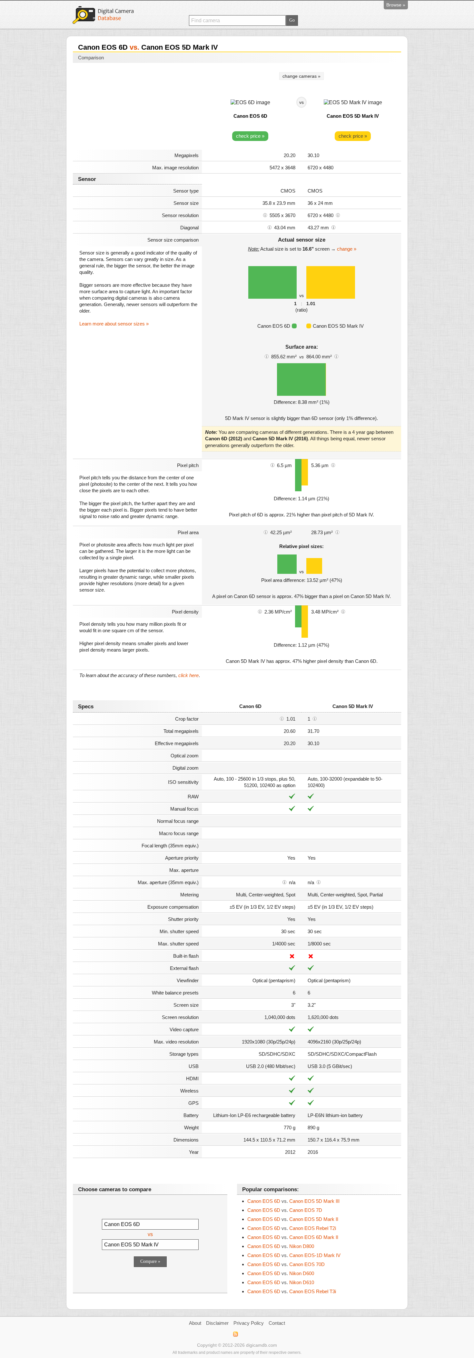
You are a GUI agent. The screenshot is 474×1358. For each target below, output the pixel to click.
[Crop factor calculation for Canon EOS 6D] (282, 718)
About (195, 1323)
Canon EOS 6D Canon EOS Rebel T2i (291, 1228)
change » (346, 249)
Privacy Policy (248, 1323)
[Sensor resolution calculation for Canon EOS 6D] (265, 215)
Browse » (395, 4)
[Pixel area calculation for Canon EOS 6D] (265, 532)
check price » (250, 136)
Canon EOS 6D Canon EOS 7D (284, 1210)
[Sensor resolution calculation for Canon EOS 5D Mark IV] (338, 215)
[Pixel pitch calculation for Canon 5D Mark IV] (333, 465)
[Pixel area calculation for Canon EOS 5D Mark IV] (337, 532)
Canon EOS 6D (250, 116)
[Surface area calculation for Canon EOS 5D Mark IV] (336, 356)
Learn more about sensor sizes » (114, 323)
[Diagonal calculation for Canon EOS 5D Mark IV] (333, 227)
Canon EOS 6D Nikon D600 (280, 1273)
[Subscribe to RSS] (235, 1334)
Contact (277, 1323)
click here (188, 675)
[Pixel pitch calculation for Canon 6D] (272, 465)
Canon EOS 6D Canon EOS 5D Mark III (293, 1201)
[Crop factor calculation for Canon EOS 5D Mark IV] (314, 718)
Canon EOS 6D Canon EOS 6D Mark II (292, 1237)
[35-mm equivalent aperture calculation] (284, 882)
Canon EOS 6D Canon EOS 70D (286, 1264)
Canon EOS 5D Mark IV (353, 116)
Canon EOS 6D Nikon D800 (280, 1246)
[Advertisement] (137, 107)
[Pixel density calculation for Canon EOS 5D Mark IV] (343, 611)
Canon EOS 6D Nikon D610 (280, 1282)
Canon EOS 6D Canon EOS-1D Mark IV (294, 1255)
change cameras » (301, 76)
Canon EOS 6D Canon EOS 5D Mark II (292, 1219)
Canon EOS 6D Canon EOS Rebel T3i (291, 1291)
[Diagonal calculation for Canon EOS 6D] (269, 227)
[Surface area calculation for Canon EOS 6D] (266, 356)
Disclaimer (217, 1323)
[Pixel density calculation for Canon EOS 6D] (260, 611)
